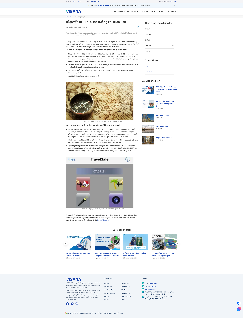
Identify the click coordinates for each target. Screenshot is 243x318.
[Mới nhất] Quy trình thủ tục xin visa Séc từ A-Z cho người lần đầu (166, 89)
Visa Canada (125, 283)
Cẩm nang (161, 11)
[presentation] (66, 243)
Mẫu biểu (148, 72)
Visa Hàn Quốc (126, 287)
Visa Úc (106, 299)
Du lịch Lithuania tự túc (164, 138)
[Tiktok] (72, 303)
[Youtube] (76, 303)
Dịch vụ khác (131, 11)
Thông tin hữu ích (147, 11)
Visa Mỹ (124, 290)
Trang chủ (69, 17)
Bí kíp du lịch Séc (162, 126)
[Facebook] (67, 303)
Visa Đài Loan (108, 287)
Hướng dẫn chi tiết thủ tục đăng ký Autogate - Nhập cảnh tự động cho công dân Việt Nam (107, 255)
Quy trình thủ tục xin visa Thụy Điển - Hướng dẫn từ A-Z (166, 103)
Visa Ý (123, 299)
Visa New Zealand (109, 293)
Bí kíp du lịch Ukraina (163, 115)
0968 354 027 (94, 1)
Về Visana (171, 11)
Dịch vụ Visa (118, 11)
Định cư (147, 66)
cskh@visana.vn (150, 289)
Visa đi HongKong (109, 290)
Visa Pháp (107, 296)
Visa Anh (106, 283)
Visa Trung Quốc (126, 296)
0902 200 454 (77, 1)
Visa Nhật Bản (126, 293)
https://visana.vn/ (103, 220)
